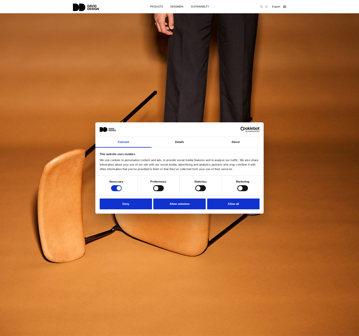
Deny (125, 203)
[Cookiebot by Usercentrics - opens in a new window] (243, 129)
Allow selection (180, 203)
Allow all (233, 203)
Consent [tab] (123, 141)
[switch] (158, 188)
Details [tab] (179, 141)
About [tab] (235, 141)
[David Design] (86, 9)
